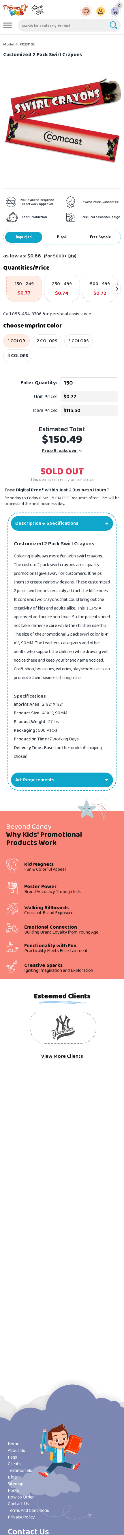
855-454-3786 (27, 314)
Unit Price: (45, 397)
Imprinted (24, 237)
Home (13, 1444)
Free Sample (100, 237)
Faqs (12, 1457)
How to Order (21, 1497)
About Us (16, 1450)
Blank (62, 237)
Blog (12, 1477)
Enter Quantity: (38, 383)
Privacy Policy (21, 1517)
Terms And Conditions (28, 1510)
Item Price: (45, 411)
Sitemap (15, 1484)
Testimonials (20, 1470)
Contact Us (18, 1504)
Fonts (13, 1490)
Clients (14, 1464)
